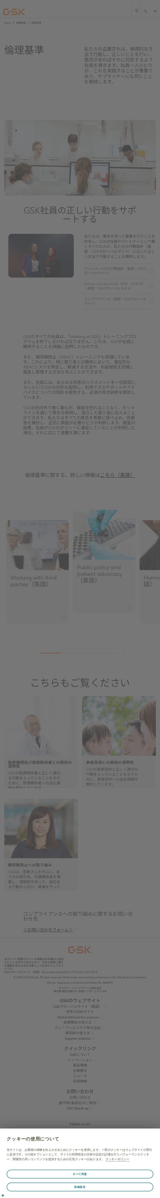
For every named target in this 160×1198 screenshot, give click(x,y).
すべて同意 (80, 1174)
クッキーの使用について (33, 1138)
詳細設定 (80, 1187)
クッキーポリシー (117, 1159)
